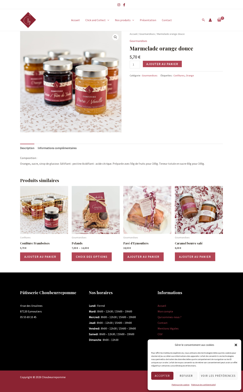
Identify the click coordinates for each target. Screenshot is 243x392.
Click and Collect (95, 20)
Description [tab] (27, 148)
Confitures (179, 75)
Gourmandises (147, 34)
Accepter (162, 375)
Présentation (148, 20)
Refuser (186, 375)
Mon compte (165, 311)
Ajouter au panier (162, 64)
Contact (167, 20)
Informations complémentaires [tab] (57, 148)
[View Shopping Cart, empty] (219, 19)
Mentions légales (168, 328)
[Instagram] (118, 4)
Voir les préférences (218, 375)
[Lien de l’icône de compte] (210, 20)
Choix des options (91, 256)
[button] (236, 345)
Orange (190, 75)
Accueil (75, 20)
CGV (160, 334)
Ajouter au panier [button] (40, 256)
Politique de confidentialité (203, 384)
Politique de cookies (180, 384)
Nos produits (123, 20)
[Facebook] (124, 4)
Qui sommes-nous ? (169, 317)
